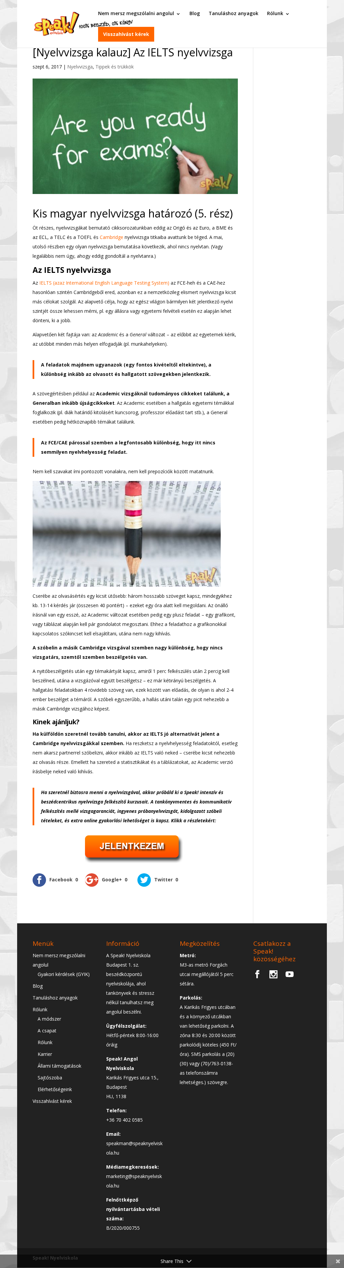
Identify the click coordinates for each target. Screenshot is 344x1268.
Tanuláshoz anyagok (233, 13)
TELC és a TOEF (71, 237)
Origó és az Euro (191, 228)
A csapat (47, 1030)
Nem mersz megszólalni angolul (136, 13)
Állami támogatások (59, 1066)
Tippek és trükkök (114, 66)
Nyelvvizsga (80, 66)
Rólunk (275, 13)
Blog (194, 13)
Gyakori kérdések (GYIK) (64, 974)
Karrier (45, 1054)
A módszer (49, 1019)
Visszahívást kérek (126, 34)
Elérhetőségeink (55, 1089)
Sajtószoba (50, 1077)
